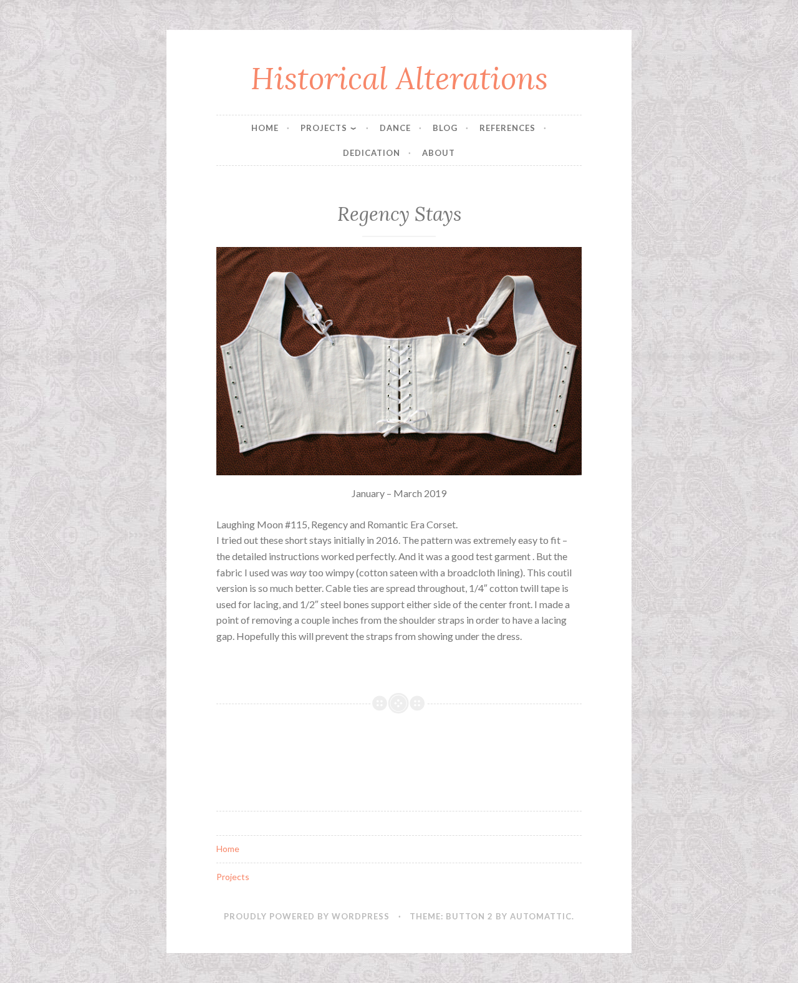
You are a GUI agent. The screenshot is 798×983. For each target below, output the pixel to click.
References (507, 128)
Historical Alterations (399, 78)
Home (265, 128)
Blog (445, 128)
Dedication (371, 153)
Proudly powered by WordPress (307, 916)
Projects (323, 128)
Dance (395, 128)
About (438, 153)
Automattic (541, 916)
